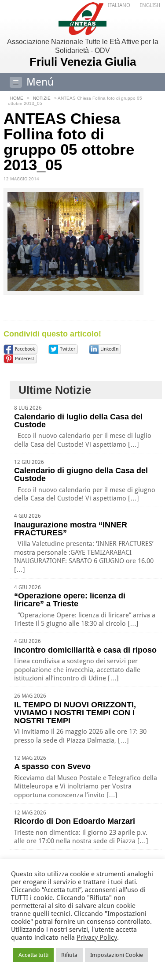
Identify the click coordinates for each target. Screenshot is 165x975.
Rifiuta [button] (69, 955)
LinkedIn (109, 349)
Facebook (25, 349)
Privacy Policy (97, 937)
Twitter (67, 349)
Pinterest (24, 359)
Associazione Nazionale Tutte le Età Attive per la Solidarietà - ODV (82, 53)
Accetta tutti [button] (33, 955)
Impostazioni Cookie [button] (116, 955)
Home (16, 98)
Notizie (42, 98)
